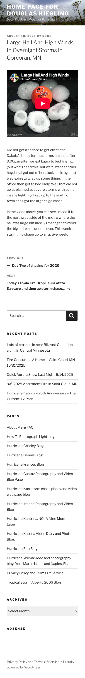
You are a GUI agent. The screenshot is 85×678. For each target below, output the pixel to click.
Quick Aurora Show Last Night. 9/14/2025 (40, 375)
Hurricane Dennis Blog (25, 455)
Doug (47, 36)
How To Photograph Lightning (30, 437)
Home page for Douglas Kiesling (38, 10)
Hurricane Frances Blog (25, 464)
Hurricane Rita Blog (22, 549)
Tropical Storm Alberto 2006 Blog (34, 582)
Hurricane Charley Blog (25, 446)
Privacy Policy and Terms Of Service (35, 573)
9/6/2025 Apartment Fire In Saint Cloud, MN (42, 384)
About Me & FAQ (20, 427)
